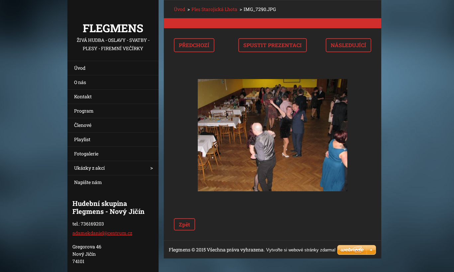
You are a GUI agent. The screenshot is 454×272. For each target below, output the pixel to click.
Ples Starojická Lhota (214, 9)
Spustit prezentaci (272, 45)
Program (84, 111)
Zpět (184, 224)
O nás (80, 82)
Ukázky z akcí (89, 168)
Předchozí (194, 45)
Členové (82, 125)
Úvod (79, 68)
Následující (348, 45)
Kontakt (83, 96)
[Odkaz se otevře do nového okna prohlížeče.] (272, 135)
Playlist (82, 139)
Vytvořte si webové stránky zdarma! (301, 249)
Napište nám (88, 182)
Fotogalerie (86, 153)
